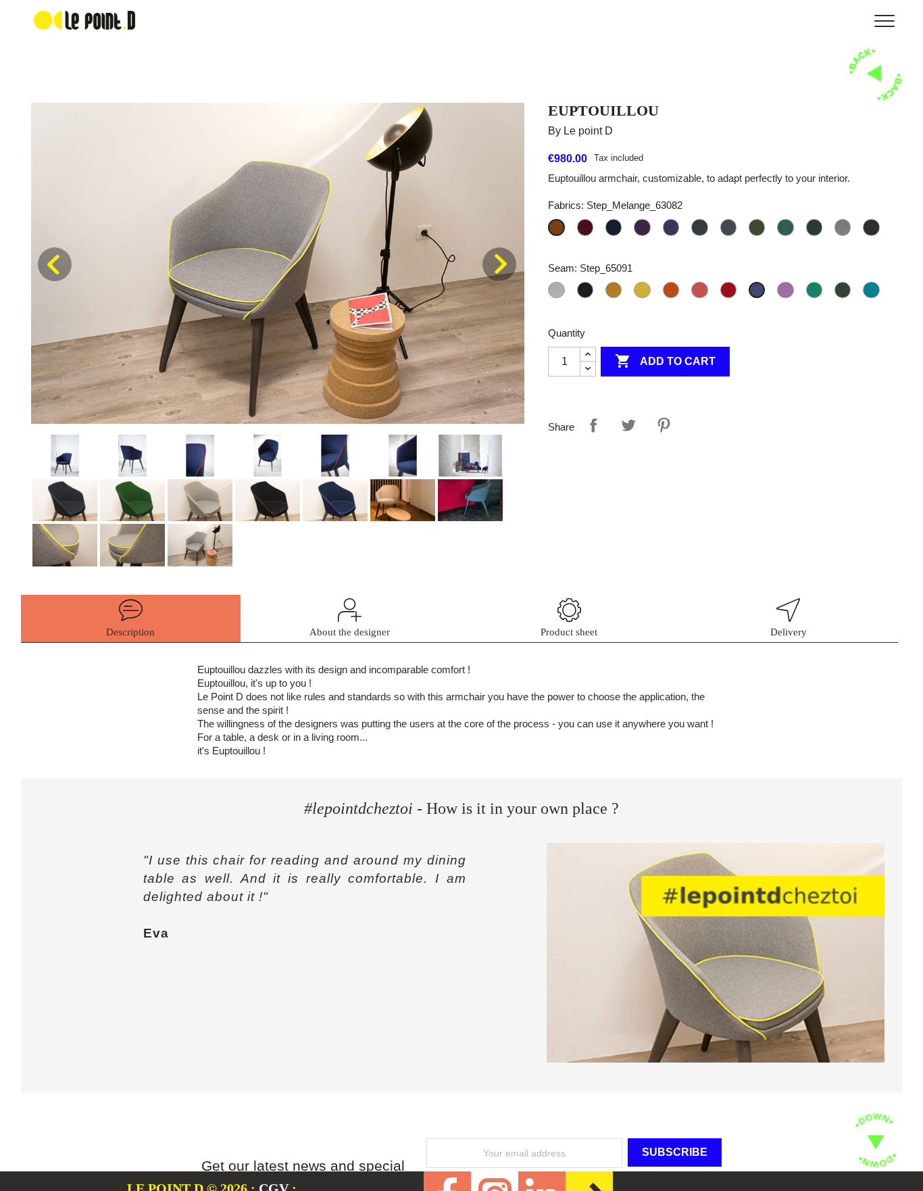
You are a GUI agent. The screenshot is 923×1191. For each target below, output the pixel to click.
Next (499, 264)
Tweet (628, 425)
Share (593, 425)
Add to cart (665, 361)
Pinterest (663, 425)
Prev (55, 264)
